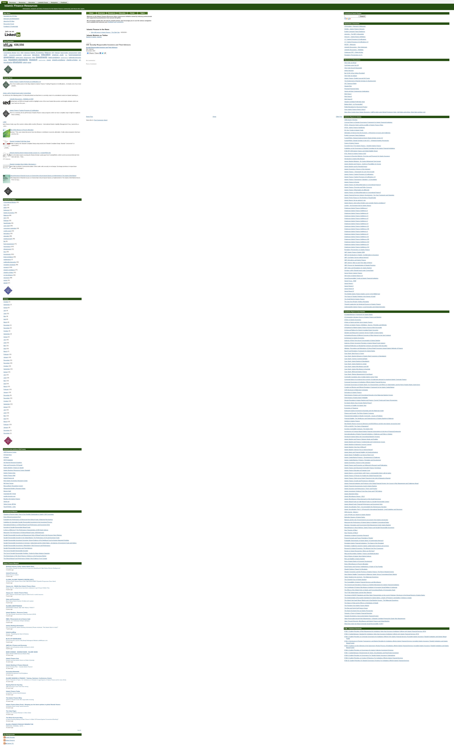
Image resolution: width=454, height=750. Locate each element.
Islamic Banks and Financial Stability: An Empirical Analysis (361, 452)
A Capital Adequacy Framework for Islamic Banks (358, 314)
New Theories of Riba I (351, 530)
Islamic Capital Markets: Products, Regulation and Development (362, 460)
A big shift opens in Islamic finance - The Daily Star (105, 32)
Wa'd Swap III (348, 99)
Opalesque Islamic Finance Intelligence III (356, 213)
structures (17, 62)
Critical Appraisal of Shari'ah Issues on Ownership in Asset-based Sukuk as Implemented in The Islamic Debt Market (43, 175)
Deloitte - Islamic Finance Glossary (354, 29)
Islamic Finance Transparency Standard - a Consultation (360, 179)
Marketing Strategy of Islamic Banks (354, 517)
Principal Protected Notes (351, 88)
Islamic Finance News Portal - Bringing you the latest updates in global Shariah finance (33, 704)
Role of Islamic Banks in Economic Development (358, 561)
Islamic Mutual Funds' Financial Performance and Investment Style (363, 504)
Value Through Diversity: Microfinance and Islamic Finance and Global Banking (366, 621)
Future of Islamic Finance (351, 143)
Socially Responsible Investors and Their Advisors (18, 548)
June (5, 313)
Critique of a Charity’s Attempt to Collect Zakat (18, 712)
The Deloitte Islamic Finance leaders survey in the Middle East (362, 294)
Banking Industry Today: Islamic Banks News (20, 566)
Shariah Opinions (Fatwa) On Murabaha (355, 569)
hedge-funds (19, 57)
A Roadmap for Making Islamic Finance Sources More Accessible (363, 327)
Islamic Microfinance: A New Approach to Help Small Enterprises (362, 499)
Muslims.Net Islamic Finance (12, 499)
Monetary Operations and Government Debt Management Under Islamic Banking (367, 525)
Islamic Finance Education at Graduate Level (357, 470)
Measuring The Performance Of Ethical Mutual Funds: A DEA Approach (24, 532)
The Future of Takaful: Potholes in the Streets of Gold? (359, 296)
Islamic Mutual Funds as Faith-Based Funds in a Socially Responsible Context (366, 501)
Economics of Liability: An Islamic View (355, 405)
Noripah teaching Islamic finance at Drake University (20, 660)
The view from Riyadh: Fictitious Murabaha (356, 301)
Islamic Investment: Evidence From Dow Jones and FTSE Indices (363, 491)
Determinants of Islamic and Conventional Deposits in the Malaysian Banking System (368, 395)
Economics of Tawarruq (351, 408)
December (7, 325)
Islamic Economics (37, 53)
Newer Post (89, 116)
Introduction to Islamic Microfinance (354, 158)
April (5, 319)
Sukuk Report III (349, 288)
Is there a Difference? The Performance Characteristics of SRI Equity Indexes (26, 530)
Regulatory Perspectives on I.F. (353, 55)
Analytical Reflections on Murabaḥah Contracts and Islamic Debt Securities (365, 345)
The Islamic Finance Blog (14, 698)
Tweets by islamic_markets (94, 37)
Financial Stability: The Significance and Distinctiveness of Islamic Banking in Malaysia (368, 418)
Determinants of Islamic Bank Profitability (356, 397)
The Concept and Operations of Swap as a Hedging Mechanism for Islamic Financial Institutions (371, 584)
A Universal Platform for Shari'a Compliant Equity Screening (361, 330)
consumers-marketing (15, 55)
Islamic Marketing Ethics (351, 494)
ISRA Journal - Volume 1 (351, 512)
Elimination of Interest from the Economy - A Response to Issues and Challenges (367, 132)
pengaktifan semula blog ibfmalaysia (16, 693)
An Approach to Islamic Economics (354, 338)
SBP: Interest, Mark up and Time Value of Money (358, 262)
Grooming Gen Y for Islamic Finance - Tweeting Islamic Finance (362, 145)
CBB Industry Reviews (350, 119)
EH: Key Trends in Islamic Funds (353, 130)
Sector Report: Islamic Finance (353, 273)
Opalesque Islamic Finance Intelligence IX (356, 218)
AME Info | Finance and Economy (16, 645)
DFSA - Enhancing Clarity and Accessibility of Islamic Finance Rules (363, 125)
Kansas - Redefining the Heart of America (17, 634)
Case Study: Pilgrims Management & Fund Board (358, 374)
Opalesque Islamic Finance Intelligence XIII (356, 239)
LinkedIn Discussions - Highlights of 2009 (21, 99)
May (5, 316)
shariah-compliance (58, 60)
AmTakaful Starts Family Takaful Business (17, 706)
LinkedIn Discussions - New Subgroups (355, 47)
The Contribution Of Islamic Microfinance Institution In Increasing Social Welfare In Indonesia (370, 587)
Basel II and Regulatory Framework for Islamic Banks (359, 351)
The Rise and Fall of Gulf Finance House (356, 608)
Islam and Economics (12, 599)
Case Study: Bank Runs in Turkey (354, 353)
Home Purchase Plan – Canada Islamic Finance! (19, 666)
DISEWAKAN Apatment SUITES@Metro (17, 673)
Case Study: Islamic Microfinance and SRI (356, 366)
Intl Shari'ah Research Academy (13, 462)
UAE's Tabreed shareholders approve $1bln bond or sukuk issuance (24, 594)
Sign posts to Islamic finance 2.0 (353, 275)
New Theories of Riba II (351, 533)
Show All (79, 730)
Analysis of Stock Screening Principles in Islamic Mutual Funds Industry (364, 343)
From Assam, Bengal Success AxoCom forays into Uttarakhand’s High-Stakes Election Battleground (33, 568)
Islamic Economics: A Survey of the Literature (357, 169)
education (45, 55)
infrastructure (27, 57)
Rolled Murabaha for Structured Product (355, 107)
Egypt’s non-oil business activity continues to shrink (20, 647)
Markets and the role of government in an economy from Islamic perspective (366, 520)
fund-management (75, 55)
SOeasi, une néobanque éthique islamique (18, 620)
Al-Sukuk (6, 457)
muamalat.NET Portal (10, 493)
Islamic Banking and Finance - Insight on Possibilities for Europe (362, 164)
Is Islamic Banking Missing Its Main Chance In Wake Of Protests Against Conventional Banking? (32, 719)
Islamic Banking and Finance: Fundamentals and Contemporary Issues (364, 442)
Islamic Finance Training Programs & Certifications (24, 110)
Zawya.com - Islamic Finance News (17, 593)
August (6, 307)
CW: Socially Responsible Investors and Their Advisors (108, 45)
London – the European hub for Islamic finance (357, 205)
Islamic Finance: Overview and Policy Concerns (358, 187)
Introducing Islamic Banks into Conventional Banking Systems (362, 436)
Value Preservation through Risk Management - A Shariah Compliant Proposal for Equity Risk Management (374, 618)
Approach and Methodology (11, 18)
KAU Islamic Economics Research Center (16, 480)
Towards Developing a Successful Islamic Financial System (361, 616)
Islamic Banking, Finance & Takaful (14, 467)
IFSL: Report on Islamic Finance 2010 (355, 153)
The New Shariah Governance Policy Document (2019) (21, 614)
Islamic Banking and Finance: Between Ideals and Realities (361, 439)
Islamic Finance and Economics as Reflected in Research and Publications (365, 465)
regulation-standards (18, 60)
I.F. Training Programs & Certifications (355, 39)
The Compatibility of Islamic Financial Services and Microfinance (362, 582)
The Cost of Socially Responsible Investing (16, 550)
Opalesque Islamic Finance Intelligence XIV (356, 242)
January (6, 357)
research (33, 60)
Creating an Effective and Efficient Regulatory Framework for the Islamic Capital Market (369, 387)
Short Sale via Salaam (350, 75)
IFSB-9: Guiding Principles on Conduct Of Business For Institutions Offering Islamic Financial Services (373, 658)
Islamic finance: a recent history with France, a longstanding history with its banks (367, 473)
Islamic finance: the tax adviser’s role (355, 200)
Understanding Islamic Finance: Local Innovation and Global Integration (364, 307)
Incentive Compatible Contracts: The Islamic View (358, 429)
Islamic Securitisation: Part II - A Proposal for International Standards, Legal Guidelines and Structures (373, 509)
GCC (18, 52)
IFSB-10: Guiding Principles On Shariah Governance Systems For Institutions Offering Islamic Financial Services (376, 660)
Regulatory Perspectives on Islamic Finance (357, 249)
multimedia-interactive (75, 57)
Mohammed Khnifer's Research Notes (14, 488)
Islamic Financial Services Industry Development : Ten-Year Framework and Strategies (369, 195)
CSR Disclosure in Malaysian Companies (356, 390)
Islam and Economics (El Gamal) (13, 465)
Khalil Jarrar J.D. (9, 743)
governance (9, 57)
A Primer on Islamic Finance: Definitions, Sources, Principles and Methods (365, 325)
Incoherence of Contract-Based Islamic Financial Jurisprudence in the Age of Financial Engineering (372, 431)
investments (41, 57)
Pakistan (57, 52)
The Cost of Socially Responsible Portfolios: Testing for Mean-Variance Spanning (27, 553)
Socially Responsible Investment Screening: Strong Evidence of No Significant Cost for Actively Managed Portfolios (36, 540)
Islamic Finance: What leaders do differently (356, 190)
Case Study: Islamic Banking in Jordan (355, 364)
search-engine (42, 60)
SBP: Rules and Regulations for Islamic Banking (358, 268)
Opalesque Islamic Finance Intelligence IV (356, 216)
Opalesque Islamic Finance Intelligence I (355, 208)
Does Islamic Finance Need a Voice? (354, 109)
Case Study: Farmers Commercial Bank (355, 358)
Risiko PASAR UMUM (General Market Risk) (18, 653)
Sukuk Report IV (349, 291)
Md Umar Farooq (8, 483)
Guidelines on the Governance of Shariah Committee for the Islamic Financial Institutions (369, 148)
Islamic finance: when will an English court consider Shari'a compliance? (364, 203)
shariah (49, 60)
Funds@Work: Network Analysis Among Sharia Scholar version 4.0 (363, 138)
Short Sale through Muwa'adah (353, 68)
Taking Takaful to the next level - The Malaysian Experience (361, 577)
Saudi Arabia (64, 52)
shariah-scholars (72, 60)
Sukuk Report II (348, 286)
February (6, 354)
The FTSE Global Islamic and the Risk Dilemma (358, 592)
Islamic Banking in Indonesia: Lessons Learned (357, 444)
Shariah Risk (348, 86)
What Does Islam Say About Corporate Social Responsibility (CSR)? (363, 623)
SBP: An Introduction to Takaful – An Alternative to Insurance (361, 255)
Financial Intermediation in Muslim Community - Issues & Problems (363, 416)
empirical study (58, 55)
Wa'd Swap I (347, 94)
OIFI (53, 52)
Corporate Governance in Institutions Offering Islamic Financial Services (365, 382)
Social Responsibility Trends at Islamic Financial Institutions (361, 278)
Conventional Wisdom (10, 52)
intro (33, 57)
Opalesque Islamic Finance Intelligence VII (356, 226)
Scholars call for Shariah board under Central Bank (16, 93)
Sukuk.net (6, 501)
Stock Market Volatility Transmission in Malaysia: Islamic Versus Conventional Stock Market (370, 574)
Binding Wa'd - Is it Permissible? (353, 104)
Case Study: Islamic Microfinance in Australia (357, 369)
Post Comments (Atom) (100, 120)
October (6, 301)
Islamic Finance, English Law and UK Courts (357, 78)
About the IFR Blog (9, 21)
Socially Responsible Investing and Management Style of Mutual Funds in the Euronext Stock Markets (33, 535)
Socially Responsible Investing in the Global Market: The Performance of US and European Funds (31, 537)
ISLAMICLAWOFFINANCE (14, 606)
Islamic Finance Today (13, 691)
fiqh (66, 55)
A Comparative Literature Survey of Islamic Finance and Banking (362, 317)
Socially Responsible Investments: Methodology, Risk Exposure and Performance (27, 545)
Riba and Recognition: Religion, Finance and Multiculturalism (361, 553)
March (5, 322)
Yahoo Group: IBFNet (10, 504)
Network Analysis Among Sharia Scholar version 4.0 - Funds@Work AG (30, 152)
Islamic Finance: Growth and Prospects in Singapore (359, 481)
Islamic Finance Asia (9, 473)
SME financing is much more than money (17, 686)
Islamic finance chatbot (12, 574)
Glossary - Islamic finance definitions (354, 36)
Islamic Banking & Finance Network (17, 665)
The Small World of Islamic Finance (354, 299)
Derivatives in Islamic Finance (353, 392)
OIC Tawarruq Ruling (350, 83)
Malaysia (48, 53)
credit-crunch (27, 55)
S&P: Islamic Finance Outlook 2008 (354, 252)
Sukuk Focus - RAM (350, 281)
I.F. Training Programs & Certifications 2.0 (356, 42)
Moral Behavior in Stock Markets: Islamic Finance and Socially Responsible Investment (369, 527)
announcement (73, 52)
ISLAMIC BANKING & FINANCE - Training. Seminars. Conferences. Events (29, 678)
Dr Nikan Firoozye (9, 740)
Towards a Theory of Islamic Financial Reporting (358, 613)
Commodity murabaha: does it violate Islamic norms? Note (361, 377)
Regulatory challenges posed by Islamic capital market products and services (366, 545)
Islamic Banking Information (15, 625)
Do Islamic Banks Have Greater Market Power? (358, 403)
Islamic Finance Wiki (9, 475)
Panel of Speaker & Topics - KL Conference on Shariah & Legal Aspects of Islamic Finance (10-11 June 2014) (36, 680)
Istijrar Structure (349, 70)
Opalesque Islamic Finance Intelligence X (356, 231)
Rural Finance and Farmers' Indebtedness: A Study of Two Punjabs (363, 566)
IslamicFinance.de (9, 478)
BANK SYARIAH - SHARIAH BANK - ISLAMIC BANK (22, 652)
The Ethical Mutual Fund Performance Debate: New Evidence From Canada (25, 558)
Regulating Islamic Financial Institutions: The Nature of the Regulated (364, 543)
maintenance (64, 57)
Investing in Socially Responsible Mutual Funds (17, 527)
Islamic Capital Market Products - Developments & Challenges (362, 457)
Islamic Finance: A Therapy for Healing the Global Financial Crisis (363, 475)
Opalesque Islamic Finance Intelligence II (356, 210)
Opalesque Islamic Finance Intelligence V (356, 221)
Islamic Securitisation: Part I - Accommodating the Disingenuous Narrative (365, 507)
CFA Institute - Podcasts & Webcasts (355, 26)
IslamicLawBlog (11, 632)
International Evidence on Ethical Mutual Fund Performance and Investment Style (27, 524)
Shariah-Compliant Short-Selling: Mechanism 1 (23, 164)
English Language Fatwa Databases (354, 31)
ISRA (22, 52)
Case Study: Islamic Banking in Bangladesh (356, 361)
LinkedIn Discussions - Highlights (353, 49)
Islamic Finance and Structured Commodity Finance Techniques (362, 468)
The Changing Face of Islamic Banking (355, 579)
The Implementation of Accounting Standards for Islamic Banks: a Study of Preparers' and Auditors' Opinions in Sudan (378, 597)
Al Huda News (8, 454)
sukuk (25, 62)
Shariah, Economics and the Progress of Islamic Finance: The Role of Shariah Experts (369, 571)
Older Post (339, 116)
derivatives (36, 55)
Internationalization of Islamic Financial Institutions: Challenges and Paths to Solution (368, 434)
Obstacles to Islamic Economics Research (356, 535)
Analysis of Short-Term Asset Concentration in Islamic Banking (362, 340)
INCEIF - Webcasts (350, 44)
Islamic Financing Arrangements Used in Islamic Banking (360, 486)
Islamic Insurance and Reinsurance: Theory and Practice (360, 488)
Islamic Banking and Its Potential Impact (355, 166)
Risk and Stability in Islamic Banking (354, 558)
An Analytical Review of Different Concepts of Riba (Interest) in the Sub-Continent (367, 335)
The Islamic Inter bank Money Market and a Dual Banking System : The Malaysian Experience (371, 600)
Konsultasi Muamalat (12, 671)
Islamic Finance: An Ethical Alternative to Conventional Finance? (362, 184)
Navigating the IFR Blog (10, 16)
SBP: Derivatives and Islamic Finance (355, 260)
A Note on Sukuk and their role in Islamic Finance (358, 322)
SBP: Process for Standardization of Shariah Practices (359, 265)
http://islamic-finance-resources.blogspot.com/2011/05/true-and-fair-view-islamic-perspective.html (372, 423)
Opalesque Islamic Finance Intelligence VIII (356, 229)
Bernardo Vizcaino (9, 737)
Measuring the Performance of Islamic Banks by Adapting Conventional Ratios (366, 522)
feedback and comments (115, 22)
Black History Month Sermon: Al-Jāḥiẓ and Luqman (20, 601)
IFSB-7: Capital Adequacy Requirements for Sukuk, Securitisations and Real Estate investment (371, 653)
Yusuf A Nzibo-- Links (10, 506)
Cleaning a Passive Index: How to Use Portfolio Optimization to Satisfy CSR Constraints (29, 514)
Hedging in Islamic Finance (352, 421)
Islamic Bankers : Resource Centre (16, 612)
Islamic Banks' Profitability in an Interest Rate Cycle (359, 455)
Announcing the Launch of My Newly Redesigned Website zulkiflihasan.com (26, 640)
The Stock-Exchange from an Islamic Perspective (358, 610)
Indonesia (27, 52)
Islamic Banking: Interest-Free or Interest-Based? (358, 449)
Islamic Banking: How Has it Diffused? (355, 447)
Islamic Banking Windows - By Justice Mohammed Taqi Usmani (362, 161)
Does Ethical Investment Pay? (12, 517)
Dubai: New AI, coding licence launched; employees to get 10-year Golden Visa (27, 588)
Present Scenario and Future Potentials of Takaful (358, 538)
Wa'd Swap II (348, 96)
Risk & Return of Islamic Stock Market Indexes (357, 556)
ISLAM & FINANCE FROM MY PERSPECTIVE (19, 724)
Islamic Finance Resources (20, 5)
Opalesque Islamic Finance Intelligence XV (356, 244)
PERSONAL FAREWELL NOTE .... (15, 726)
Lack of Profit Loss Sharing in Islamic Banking (357, 514)
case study (7, 225)
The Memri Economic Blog (14, 717)
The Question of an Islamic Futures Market (356, 605)
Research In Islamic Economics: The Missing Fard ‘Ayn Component (363, 548)
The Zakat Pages (11, 711)
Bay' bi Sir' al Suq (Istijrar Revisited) (354, 73)
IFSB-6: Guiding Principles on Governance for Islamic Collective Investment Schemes (368, 650)
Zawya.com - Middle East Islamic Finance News (20, 586)
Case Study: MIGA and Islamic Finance (355, 371)
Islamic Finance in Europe (351, 182)
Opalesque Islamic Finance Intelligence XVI (356, 247)
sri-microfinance (8, 275)
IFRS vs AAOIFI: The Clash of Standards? (356, 426)
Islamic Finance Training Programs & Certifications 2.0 (25, 81)
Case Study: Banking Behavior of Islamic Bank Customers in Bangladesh (365, 356)
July (5, 310)
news (5, 60)
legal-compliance (54, 57)
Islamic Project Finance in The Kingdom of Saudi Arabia (360, 197)
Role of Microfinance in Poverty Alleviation (21, 130)
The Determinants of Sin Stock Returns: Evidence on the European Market (25, 556)
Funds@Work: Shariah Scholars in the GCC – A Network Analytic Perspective (366, 140)
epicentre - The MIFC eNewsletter (354, 34)
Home (214, 116)
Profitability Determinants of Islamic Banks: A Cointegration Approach (363, 540)
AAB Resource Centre (10, 452)
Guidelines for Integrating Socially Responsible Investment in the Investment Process (28, 522)
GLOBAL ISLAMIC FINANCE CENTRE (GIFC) (20, 579)
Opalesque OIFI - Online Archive (353, 52)
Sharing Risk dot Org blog (14, 685)
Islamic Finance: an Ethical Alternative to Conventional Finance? (362, 192)
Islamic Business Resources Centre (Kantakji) (17, 470)
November (7, 328)
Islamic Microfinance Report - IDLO (354, 496)
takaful (29, 62)
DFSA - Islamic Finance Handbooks (354, 127)
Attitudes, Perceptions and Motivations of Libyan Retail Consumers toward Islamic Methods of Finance (373, 348)
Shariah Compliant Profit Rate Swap (20, 141)
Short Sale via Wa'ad (350, 62)
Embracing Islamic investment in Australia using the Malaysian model (364, 410)
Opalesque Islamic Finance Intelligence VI (356, 223)
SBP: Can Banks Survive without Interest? (356, 257)
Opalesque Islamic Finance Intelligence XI (356, 234)
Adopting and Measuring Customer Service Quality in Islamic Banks (363, 332)
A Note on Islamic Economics (352, 319)
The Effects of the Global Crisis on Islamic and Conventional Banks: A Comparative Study (369, 590)
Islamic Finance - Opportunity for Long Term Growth (359, 171)
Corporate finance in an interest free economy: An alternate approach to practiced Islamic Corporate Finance (375, 379)
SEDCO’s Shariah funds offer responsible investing (20, 699)
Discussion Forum (9, 24)
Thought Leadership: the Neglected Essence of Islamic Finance (362, 304)
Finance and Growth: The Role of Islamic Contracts (359, 413)
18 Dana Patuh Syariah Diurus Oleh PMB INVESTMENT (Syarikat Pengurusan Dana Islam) (31, 581)
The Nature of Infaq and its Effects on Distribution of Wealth (361, 603)
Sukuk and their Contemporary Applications (356, 91)
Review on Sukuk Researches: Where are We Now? (359, 551)
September (7, 304)
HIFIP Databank (8, 460)
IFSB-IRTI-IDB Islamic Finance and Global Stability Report (361, 151)
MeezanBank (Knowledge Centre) (13, 486)
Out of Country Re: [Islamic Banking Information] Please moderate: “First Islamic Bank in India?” (32, 627)
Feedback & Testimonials (11, 26)
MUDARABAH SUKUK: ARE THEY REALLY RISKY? (20, 607)
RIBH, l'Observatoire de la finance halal (18, 619)
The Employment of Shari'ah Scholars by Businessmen (360, 81)
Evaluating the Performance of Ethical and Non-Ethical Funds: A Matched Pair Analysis (28, 519)
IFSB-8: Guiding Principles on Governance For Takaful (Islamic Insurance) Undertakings (369, 655)
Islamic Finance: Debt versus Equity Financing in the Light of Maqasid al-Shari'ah (367, 478)
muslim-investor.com (9, 496)
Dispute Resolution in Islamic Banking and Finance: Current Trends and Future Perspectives (370, 400)
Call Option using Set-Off (351, 65)
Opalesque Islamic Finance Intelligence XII (356, 236)
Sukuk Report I (348, 283)
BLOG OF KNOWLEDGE (13, 638)
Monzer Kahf (7, 491)
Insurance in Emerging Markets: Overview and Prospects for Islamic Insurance (367, 156)
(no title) (4, 122)
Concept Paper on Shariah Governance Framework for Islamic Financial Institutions (368, 122)
